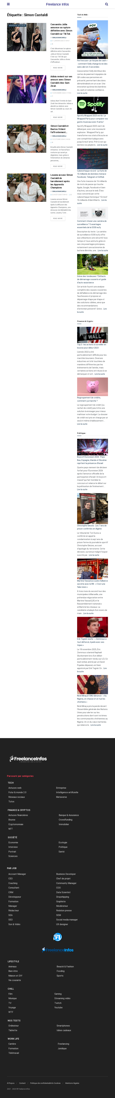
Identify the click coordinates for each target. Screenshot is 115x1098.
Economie (13, 842)
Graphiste (61, 901)
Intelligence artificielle (67, 792)
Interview (13, 847)
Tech (11, 782)
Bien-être (13, 971)
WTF (10, 1012)
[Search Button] (106, 4)
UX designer (62, 924)
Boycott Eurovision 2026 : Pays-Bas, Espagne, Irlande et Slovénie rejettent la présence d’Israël (92, 460)
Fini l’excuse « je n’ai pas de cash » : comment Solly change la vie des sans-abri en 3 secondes (92, 63)
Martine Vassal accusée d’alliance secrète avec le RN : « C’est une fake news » (92, 584)
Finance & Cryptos (19, 810)
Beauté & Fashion (65, 966)
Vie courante (14, 980)
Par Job (11, 868)
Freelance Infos (57, 4)
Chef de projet (63, 878)
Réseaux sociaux (17, 25)
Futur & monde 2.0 (17, 792)
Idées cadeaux (64, 1030)
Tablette (12, 1030)
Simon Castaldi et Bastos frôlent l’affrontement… (59, 129)
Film (10, 994)
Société (12, 837)
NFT (10, 829)
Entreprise (61, 788)
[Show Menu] (8, 4)
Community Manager (66, 883)
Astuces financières (18, 815)
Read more (59, 68)
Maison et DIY (15, 975)
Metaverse (61, 797)
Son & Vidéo (14, 924)
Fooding (61, 971)
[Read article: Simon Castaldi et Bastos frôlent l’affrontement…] (26, 138)
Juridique (62, 1048)
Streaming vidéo (62, 998)
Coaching (12, 883)
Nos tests (14, 1020)
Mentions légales (72, 1083)
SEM (58, 915)
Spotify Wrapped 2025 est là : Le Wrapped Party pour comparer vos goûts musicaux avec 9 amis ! (92, 118)
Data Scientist (63, 892)
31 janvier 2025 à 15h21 (61, 41)
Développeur (14, 897)
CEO (10, 878)
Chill (11, 988)
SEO (10, 919)
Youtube (58, 1007)
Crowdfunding (65, 819)
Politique (63, 847)
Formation (13, 901)
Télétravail (13, 1053)
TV (10, 127)
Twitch (57, 1003)
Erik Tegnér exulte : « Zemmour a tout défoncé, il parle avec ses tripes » (91, 642)
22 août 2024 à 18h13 (59, 194)
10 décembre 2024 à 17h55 (61, 93)
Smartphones (63, 1025)
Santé (62, 851)
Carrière (12, 1044)
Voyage (12, 1007)
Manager (12, 906)
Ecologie (63, 842)
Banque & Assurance (69, 815)
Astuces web (14, 788)
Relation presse (64, 910)
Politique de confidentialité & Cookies (45, 1083)
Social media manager (67, 919)
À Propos (10, 1083)
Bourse (11, 819)
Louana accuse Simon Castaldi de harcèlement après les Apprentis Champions (61, 181)
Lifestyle (13, 78)
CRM (10, 892)
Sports (60, 975)
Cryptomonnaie (15, 824)
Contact (22, 1083)
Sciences (13, 856)
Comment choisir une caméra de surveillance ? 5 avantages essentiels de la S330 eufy (92, 224)
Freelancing (63, 1044)
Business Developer (66, 874)
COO (58, 887)
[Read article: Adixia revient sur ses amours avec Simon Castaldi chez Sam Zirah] (26, 89)
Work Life (13, 1038)
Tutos (11, 801)
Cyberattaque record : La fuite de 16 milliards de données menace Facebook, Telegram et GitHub (92, 174)
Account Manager (17, 874)
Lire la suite (82, 93)
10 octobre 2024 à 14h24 (61, 139)
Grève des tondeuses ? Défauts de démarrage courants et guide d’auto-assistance (91, 279)
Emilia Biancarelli (59, 37)
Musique (12, 998)
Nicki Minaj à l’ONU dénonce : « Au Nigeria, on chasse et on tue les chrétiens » (92, 699)
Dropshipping (62, 897)
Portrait (12, 851)
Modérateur (62, 906)
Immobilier (64, 824)
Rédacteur (13, 910)
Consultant (13, 887)
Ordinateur (13, 1025)
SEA (10, 915)
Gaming (58, 994)
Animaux (12, 966)
